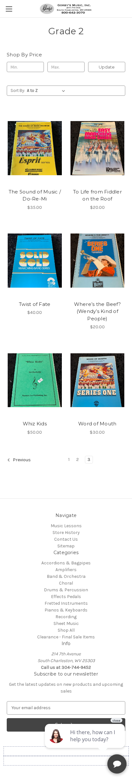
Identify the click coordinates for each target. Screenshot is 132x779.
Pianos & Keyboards (66, 610)
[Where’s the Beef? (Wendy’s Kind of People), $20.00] (97, 260)
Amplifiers (66, 569)
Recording (66, 616)
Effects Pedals (66, 596)
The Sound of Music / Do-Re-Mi (35, 195)
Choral (66, 583)
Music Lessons (66, 526)
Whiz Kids (35, 424)
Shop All (66, 630)
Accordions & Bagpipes (66, 563)
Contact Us (66, 539)
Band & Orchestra (66, 576)
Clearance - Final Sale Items (66, 637)
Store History (66, 532)
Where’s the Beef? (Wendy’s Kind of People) (97, 311)
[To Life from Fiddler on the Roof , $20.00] (97, 148)
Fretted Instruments (66, 603)
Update (107, 67)
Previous (21, 460)
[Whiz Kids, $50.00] (35, 380)
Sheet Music (66, 623)
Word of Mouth (97, 424)
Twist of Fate (34, 304)
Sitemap (66, 546)
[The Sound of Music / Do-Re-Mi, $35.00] (35, 148)
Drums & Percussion (66, 590)
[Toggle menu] (9, 9)
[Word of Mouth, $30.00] (97, 380)
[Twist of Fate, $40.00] (35, 260)
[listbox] (47, 90)
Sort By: (18, 90)
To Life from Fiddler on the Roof (97, 195)
